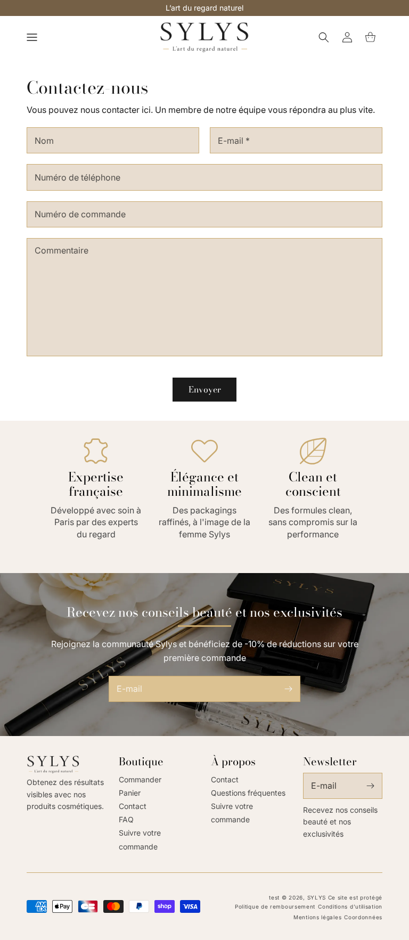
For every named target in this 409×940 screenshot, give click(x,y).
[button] (32, 37)
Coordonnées (363, 917)
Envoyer (205, 389)
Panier (130, 792)
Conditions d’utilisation (350, 906)
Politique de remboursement (275, 906)
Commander (140, 779)
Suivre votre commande (140, 839)
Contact (132, 806)
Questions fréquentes (248, 792)
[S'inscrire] (288, 689)
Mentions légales (317, 917)
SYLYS (316, 897)
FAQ (126, 819)
